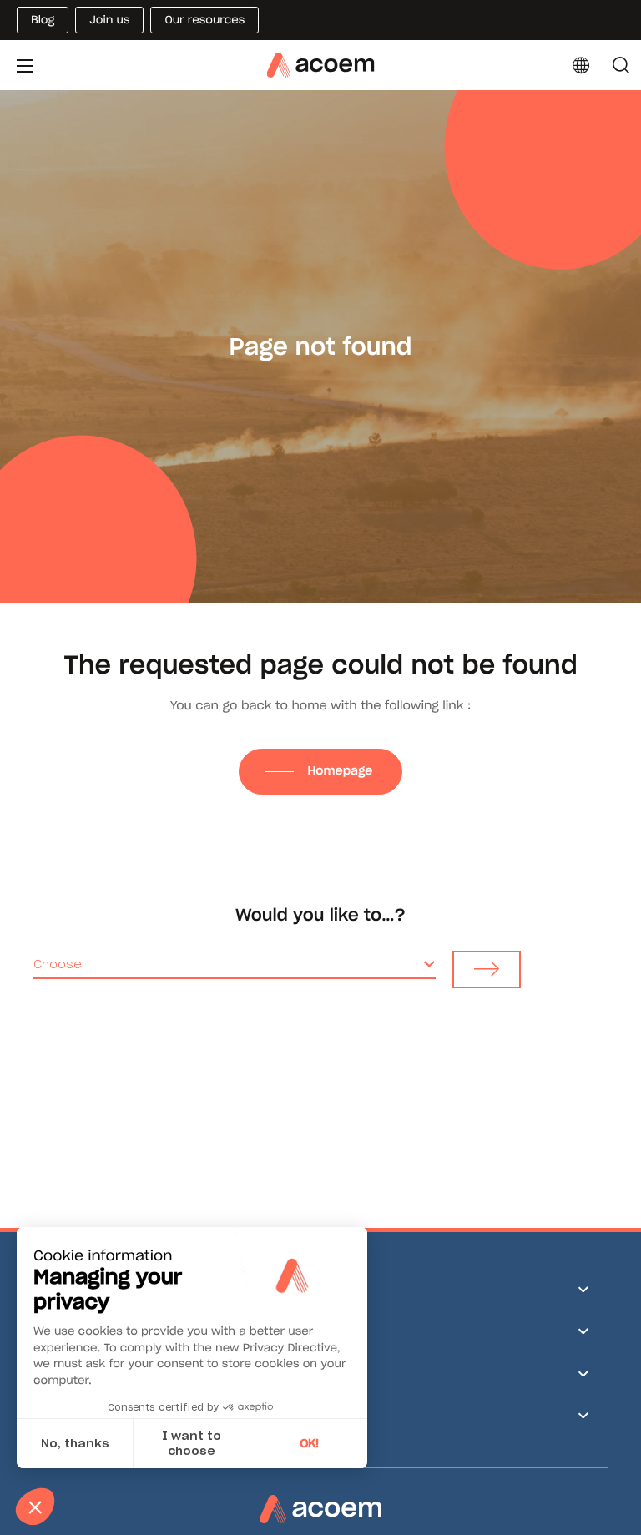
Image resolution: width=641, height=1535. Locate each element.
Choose (57, 964)
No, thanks (75, 1443)
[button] (35, 1507)
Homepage (341, 770)
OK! (309, 1443)
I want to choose (191, 1443)
